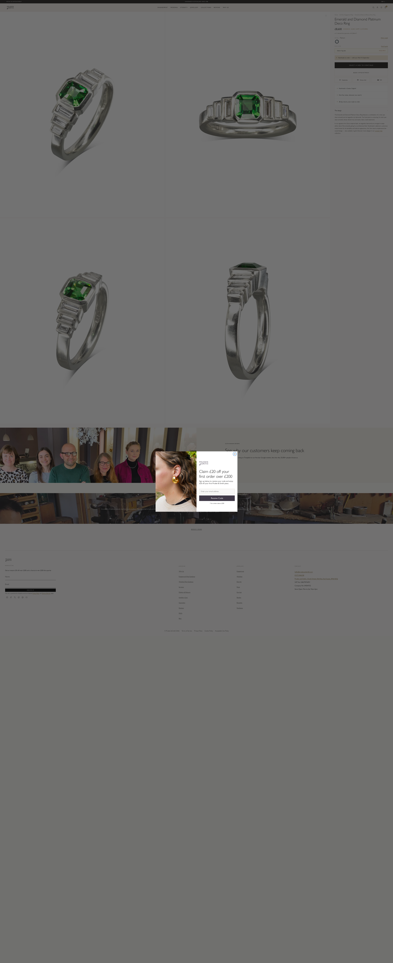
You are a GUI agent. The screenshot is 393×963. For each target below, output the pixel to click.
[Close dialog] (235, 454)
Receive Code (217, 498)
